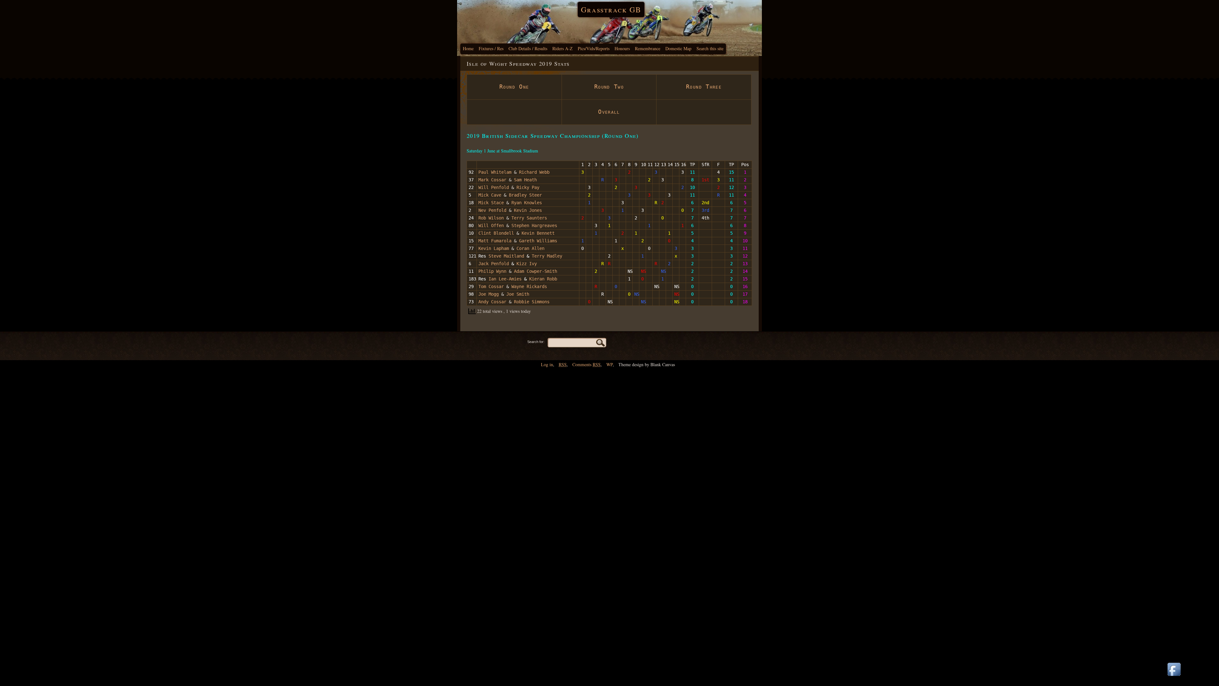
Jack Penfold (493, 263)
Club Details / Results (528, 48)
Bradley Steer (525, 195)
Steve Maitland (506, 256)
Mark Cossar (492, 179)
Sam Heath (525, 179)
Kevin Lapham (493, 248)
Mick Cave (489, 195)
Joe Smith (517, 294)
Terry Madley (547, 256)
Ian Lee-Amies (505, 278)
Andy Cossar (492, 301)
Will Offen (491, 225)
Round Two (609, 86)
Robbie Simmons (532, 301)
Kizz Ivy (526, 263)
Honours (622, 48)
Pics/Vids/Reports (594, 48)
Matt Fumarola (494, 240)
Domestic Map (678, 48)
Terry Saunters (529, 217)
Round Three (704, 86)
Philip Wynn (492, 271)
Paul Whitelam (494, 172)
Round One (514, 86)
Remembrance (647, 48)
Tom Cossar (491, 286)
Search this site (709, 48)
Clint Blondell (496, 233)
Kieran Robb (543, 278)
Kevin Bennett (538, 233)
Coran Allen (530, 248)
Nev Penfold (492, 210)
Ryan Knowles (526, 202)
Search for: (535, 342)
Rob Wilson (491, 217)
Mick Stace (491, 202)
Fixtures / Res (491, 48)
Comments (586, 364)
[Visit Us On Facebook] (1174, 676)
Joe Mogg (488, 294)
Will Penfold (493, 187)
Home (468, 48)
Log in (547, 364)
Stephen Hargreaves (534, 225)
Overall (609, 111)
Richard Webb (534, 172)
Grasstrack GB (611, 9)
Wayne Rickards (529, 286)
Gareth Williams (538, 240)
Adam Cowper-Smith (535, 271)
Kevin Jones (528, 210)
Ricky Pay (527, 187)
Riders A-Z (562, 48)
